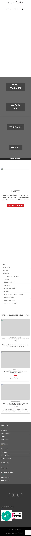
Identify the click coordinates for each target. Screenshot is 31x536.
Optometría (4, 449)
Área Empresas (5, 480)
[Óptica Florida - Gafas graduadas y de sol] (15, 2)
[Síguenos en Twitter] (20, 495)
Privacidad (16, 532)
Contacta (9, 9)
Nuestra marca (5, 439)
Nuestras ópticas (5, 433)
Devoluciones (21, 533)
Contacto (3, 436)
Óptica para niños (6, 458)
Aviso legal (10, 532)
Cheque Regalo (5, 477)
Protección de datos (11, 533)
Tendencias (4, 468)
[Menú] (2, 3)
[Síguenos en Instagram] (15, 495)
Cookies (22, 532)
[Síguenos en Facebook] (11, 495)
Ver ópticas (22, 9)
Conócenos (4, 430)
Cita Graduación (15, 9)
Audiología (4, 452)
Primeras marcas (5, 455)
